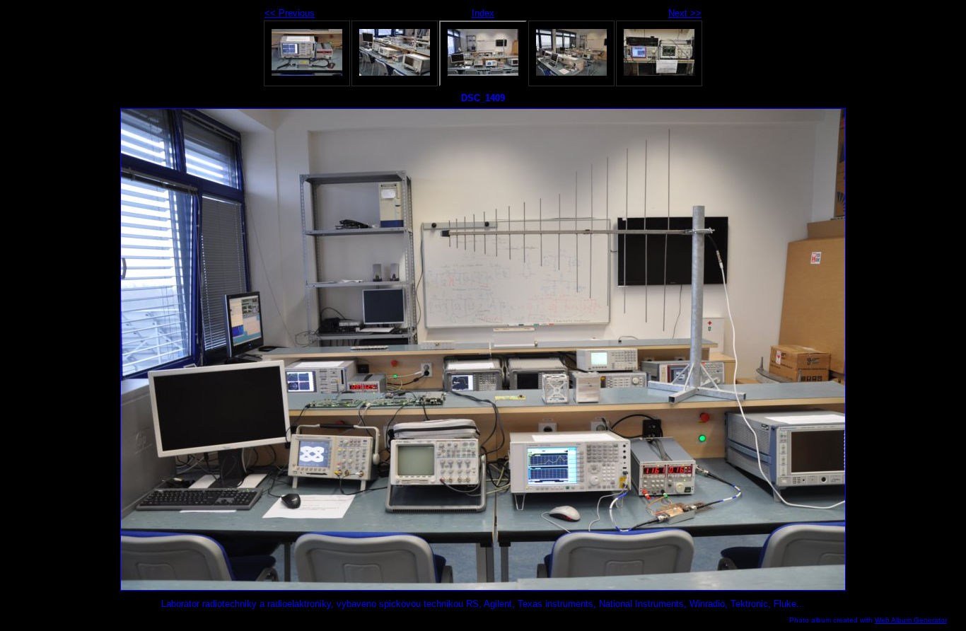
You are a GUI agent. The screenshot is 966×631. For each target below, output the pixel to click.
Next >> (685, 13)
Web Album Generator (911, 620)
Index (483, 13)
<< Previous (289, 13)
